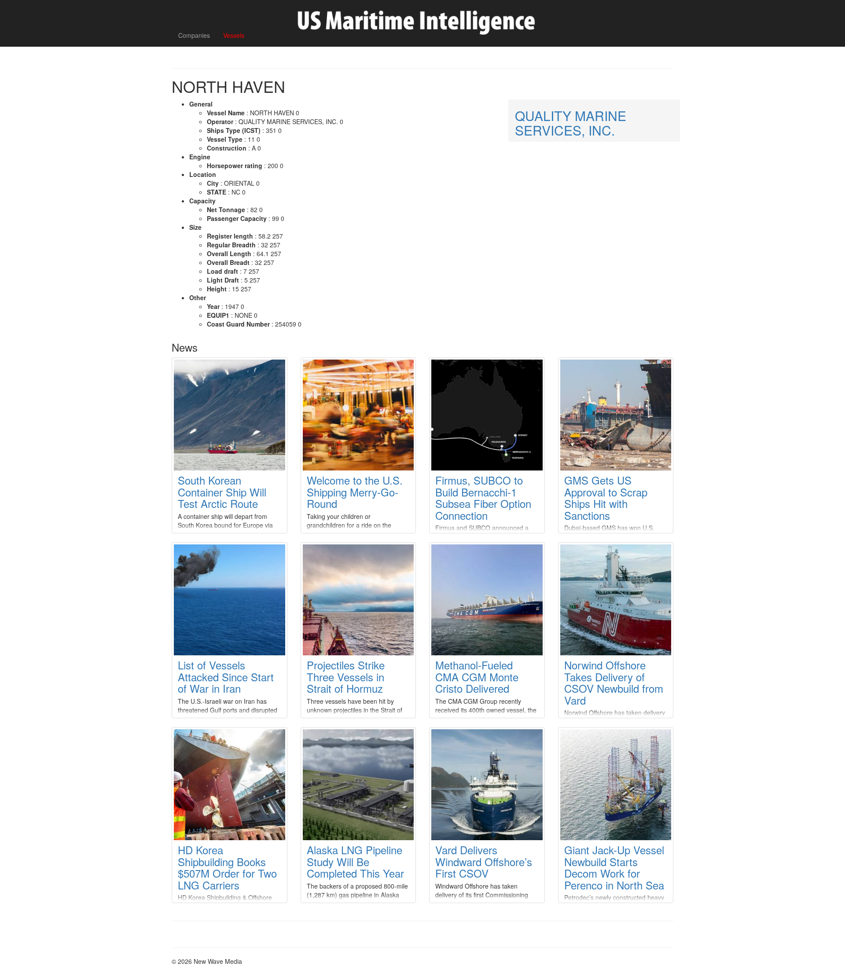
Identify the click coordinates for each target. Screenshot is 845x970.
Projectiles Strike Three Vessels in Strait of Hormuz (346, 676)
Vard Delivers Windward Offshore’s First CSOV (483, 861)
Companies (194, 35)
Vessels (233, 35)
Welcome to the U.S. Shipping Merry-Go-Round (355, 491)
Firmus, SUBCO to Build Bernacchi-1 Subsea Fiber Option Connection (483, 497)
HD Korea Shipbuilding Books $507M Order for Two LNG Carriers (227, 867)
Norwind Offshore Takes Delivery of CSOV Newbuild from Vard (613, 682)
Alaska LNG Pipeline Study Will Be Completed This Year (355, 861)
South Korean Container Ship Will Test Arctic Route (222, 491)
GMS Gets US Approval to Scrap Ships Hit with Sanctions (605, 497)
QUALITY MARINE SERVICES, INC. (570, 123)
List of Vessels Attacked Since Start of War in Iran (226, 676)
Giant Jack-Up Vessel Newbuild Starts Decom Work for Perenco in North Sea (614, 867)
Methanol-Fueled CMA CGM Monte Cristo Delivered (476, 676)
